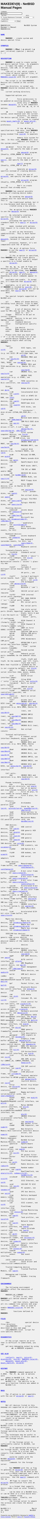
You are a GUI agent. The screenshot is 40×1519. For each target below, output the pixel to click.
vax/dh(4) (5, 713)
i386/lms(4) (16, 515)
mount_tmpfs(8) (13, 121)
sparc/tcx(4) (6, 915)
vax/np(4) (29, 1122)
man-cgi (19, 1517)
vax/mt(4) (21, 362)
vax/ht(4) (14, 359)
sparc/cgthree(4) (20, 878)
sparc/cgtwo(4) (19, 873)
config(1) (10, 1357)
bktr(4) (4, 981)
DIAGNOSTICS (6, 1337)
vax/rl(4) (5, 479)
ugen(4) (16, 840)
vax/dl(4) (9, 727)
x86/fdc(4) (21, 431)
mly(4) (24, 1114)
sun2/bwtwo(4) (27, 867)
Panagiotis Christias (29, 1517)
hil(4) (16, 1050)
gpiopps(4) (20, 1037)
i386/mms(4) (6, 521)
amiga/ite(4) (20, 584)
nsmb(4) (4, 1127)
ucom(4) (4, 854)
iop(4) (18, 1068)
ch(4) (15, 996)
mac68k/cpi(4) (27, 821)
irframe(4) (16, 1074)
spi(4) (7, 1193)
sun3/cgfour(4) (28, 884)
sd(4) (3, 409)
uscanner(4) (6, 847)
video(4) (17, 1241)
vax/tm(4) (25, 370)
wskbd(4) (16, 537)
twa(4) (26, 1226)
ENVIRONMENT (6, 1284)
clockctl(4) (25, 1004)
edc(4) (16, 423)
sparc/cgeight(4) (20, 891)
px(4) (14, 1162)
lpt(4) (4, 808)
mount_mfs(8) (30, 121)
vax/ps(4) (29, 906)
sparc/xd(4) (16, 501)
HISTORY (4, 1368)
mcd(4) (7, 456)
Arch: (28, 15)
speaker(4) (5, 1190)
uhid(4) (16, 832)
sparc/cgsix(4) (31, 888)
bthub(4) (31, 989)
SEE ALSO (5, 1354)
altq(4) (18, 961)
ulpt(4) (16, 836)
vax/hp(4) (5, 447)
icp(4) (31, 1053)
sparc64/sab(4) (7, 694)
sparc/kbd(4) (27, 543)
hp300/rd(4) (20, 475)
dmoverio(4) (22, 1013)
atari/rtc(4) (6, 1173)
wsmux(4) (21, 1252)
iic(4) (7, 1057)
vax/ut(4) (5, 379)
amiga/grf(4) (25, 1040)
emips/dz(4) (21, 703)
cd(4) (12, 397)
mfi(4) (4, 1103)
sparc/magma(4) (7, 1096)
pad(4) (22, 1149)
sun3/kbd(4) (18, 545)
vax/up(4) (29, 490)
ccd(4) (16, 394)
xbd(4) (7, 497)
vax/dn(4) (25, 779)
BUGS (3, 1390)
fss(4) (25, 434)
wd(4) (23, 416)
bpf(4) (4, 985)
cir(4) (4, 1000)
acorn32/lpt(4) (15, 808)
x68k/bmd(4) (16, 420)
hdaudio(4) (31, 1044)
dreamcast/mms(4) (19, 519)
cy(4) (35, 580)
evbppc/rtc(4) (20, 1173)
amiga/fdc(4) (27, 429)
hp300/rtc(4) (27, 1175)
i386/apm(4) (17, 969)
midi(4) (34, 1098)
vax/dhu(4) (16, 720)
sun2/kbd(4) (6, 545)
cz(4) (3, 574)
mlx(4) (26, 1107)
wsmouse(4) (17, 512)
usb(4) (16, 829)
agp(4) (7, 958)
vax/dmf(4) (16, 716)
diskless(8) (6, 1359)
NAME (3, 35)
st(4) (3, 350)
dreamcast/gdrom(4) (30, 440)
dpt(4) (34, 1016)
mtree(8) (33, 169)
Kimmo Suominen (6, 1517)
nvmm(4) (24, 1142)
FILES (3, 1319)
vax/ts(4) (5, 373)
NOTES (3, 1402)
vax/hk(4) (14, 444)
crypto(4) (23, 1009)
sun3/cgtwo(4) (27, 875)
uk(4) (14, 1234)
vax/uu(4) (25, 383)
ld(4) (3, 453)
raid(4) (16, 405)
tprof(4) (5, 1219)
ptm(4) (34, 786)
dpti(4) (34, 1020)
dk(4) (7, 390)
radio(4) (5, 1166)
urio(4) (20, 843)
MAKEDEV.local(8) (8, 77)
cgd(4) (16, 401)
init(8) (22, 134)
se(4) (3, 1182)
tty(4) (14, 554)
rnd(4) (18, 1169)
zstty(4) (34, 681)
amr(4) (23, 965)
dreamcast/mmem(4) (21, 930)
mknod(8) (12, 105)
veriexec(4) (29, 1238)
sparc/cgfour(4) (19, 882)
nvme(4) (4, 1134)
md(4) (15, 460)
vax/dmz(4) (16, 724)
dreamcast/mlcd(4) (21, 926)
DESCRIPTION (6, 58)
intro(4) (28, 1357)
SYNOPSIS (5, 46)
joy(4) (7, 1083)
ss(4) (3, 1204)
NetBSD (31, 1515)
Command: (4, 11)
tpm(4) (15, 1271)
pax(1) (4, 160)
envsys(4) (18, 1212)
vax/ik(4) (32, 899)
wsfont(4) (17, 1249)
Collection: (5, 19)
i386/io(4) (5, 1064)
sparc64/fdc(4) (7, 431)
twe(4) (26, 1230)
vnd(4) (14, 493)
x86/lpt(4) (26, 810)
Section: (4, 15)
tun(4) (15, 1223)
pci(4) (16, 1153)
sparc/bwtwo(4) (25, 865)
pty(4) (35, 790)
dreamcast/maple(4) (22, 922)
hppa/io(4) (26, 1063)
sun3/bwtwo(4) (7, 869)
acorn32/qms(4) (20, 525)
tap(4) (15, 1215)
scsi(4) (4, 1179)
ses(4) (16, 1186)
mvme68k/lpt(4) (31, 808)
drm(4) (26, 1024)
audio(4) (5, 972)
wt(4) (23, 355)
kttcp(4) (16, 1086)
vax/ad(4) (25, 954)
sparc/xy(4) (16, 504)
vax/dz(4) (33, 703)
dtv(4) (18, 1028)
